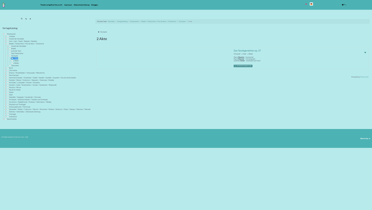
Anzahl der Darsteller (16, 39)
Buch (11, 68)
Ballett (13, 48)
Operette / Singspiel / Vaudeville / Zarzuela (25, 97)
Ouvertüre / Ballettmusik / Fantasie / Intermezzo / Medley (30, 102)
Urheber (12, 36)
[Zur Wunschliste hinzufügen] (365, 52)
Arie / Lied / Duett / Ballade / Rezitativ (23, 41)
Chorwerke (13, 70)
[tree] (46, 76)
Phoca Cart (364, 77)
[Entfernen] (30, 19)
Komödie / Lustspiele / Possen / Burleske (24, 83)
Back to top (364, 138)
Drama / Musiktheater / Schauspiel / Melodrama (27, 73)
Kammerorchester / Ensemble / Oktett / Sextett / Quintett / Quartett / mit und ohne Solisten (42, 78)
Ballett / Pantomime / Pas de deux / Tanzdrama (26, 44)
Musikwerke (11, 34)
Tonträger (12, 114)
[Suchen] (26, 19)
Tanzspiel (14, 56)
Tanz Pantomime (17, 53)
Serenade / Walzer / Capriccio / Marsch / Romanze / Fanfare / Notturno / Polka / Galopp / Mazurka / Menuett (49, 109)
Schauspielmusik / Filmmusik (19, 107)
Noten (11, 92)
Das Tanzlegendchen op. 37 (247, 50)
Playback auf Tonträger (17, 104)
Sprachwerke (11, 119)
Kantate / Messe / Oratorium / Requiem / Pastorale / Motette (31, 80)
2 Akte (15, 58)
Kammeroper (14, 75)
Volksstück (13, 117)
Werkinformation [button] (244, 66)
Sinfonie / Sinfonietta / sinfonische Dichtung (24, 112)
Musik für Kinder (15, 90)
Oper (11, 95)
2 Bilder (16, 61)
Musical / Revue (15, 87)
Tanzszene (15, 65)
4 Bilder (16, 63)
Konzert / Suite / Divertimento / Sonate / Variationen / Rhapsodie (32, 85)
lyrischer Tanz (16, 51)
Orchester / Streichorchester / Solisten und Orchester (28, 100)
